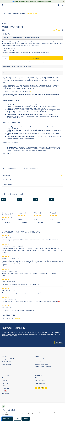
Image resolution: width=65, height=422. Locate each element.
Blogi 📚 (4, 391)
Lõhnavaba (5, 23)
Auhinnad (4, 380)
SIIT (31, 91)
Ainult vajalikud (7, 418)
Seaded (17, 418)
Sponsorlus (5, 383)
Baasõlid (22, 13)
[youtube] (42, 388)
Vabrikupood (5, 388)
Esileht (4, 13)
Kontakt (4, 386)
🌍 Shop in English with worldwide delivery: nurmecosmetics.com (31, 1)
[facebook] (36, 388)
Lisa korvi (36, 58)
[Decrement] (3, 58)
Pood (9, 13)
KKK (36, 378)
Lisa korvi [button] (8, 223)
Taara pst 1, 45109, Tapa (9, 359)
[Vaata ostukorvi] (58, 5)
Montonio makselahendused (43, 367)
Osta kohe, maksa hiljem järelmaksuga (32, 62)
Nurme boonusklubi (40, 359)
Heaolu (15, 13)
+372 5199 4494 (7, 361)
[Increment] (7, 58)
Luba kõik (25, 418)
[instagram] (39, 388)
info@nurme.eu (6, 364)
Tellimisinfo (38, 361)
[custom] (46, 388)
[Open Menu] (62, 5)
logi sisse (17, 318)
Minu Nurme (5, 393)
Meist (3, 378)
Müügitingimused (40, 380)
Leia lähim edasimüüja (41, 364)
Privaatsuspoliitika (40, 383)
